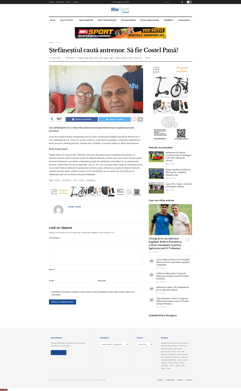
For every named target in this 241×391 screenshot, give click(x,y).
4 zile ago (171, 178)
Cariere (68, 2)
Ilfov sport (66, 180)
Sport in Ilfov (66, 20)
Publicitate (60, 2)
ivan (75, 180)
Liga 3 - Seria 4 (115, 58)
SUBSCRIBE (58, 352)
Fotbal (58, 42)
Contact (76, 2)
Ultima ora (137, 58)
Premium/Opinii (128, 20)
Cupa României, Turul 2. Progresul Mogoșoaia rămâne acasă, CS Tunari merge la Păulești (172, 301)
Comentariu (55, 238)
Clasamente (184, 20)
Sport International (107, 20)
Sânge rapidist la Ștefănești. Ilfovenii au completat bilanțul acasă (178, 172)
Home (52, 20)
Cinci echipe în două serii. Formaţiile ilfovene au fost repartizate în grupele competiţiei (173, 262)
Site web (102, 281)
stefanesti (90, 180)
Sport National (86, 20)
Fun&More (168, 20)
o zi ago (170, 164)
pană (82, 180)
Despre (52, 2)
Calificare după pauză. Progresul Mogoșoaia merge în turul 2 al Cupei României (172, 276)
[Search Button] (181, 2)
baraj (57, 180)
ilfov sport (99, 58)
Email (52, 280)
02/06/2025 (70, 58)
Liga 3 (106, 58)
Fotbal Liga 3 (89, 58)
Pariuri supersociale (149, 20)
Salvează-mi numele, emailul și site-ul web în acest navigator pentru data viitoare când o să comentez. (92, 293)
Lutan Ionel (56, 58)
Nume (52, 269)
